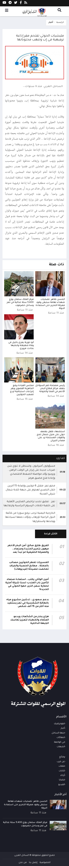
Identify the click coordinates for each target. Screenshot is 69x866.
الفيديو (61, 784)
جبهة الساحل (58, 733)
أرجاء (62, 775)
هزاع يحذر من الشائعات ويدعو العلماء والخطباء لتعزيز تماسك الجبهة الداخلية (29, 620)
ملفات (62, 766)
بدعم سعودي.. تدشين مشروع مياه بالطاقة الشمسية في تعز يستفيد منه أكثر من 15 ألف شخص (27, 603)
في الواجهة (59, 742)
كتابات (62, 771)
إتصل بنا (33, 862)
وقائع (62, 757)
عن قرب (61, 761)
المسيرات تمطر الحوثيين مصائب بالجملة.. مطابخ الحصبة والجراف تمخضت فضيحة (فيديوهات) (29, 566)
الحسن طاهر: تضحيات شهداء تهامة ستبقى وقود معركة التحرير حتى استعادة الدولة (25, 804)
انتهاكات (61, 737)
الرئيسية (60, 22)
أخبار (51, 22)
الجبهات (61, 746)
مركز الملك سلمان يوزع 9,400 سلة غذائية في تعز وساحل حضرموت (20, 302)
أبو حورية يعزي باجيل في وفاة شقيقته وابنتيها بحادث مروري (21, 345)
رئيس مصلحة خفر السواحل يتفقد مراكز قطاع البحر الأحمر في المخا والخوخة (50, 388)
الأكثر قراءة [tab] (50, 534)
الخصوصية (45, 862)
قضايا (62, 780)
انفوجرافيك (59, 724)
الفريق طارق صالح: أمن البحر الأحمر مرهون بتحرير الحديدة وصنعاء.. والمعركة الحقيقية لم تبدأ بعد (28, 549)
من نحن (23, 862)
